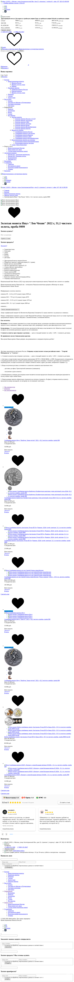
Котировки (7, 161)
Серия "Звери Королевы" (19, 145)
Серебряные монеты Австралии (25, 133)
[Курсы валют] (5, 17)
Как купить (7, 99)
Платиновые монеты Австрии (24, 143)
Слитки (10, 96)
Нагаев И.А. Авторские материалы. (19, 154)
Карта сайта (4, 922)
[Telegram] (5, 6)
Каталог (6, 80)
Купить (6, 453)
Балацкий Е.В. (12, 158)
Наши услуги (8, 902)
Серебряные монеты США (23, 136)
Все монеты (11, 115)
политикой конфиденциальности (54, 865)
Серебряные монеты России (23, 132)
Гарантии (11, 164)
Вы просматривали (10, 390)
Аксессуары (11, 97)
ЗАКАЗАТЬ (8, 947)
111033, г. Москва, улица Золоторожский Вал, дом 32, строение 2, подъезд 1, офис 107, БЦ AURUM (36, 187)
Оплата (10, 101)
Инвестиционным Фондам (16, 148)
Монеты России (16, 83)
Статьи (10, 114)
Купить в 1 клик (5, 238)
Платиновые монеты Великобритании (27, 141)
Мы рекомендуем (9, 387)
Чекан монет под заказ (15, 149)
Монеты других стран (18, 84)
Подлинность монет (14, 166)
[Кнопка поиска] (21, 51)
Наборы (14, 86)
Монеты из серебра (17, 130)
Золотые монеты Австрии (23, 123)
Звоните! (4, 246)
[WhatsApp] (7, 180)
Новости (10, 109)
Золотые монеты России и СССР (25, 119)
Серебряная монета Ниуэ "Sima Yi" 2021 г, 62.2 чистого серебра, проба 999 (27, 619)
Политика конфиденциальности (18, 167)
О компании (8, 162)
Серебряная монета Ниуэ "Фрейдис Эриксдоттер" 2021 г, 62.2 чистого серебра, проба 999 (32, 440)
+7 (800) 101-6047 (18, 32)
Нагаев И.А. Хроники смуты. (17, 156)
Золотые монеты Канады (23, 128)
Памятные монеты (13, 88)
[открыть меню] (1, 15)
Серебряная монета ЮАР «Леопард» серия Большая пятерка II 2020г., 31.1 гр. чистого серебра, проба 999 (36, 775)
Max (46, 810)
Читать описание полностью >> (10, 309)
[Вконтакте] (5, 8)
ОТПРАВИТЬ (8, 867)
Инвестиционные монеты (16, 81)
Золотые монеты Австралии (23, 120)
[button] (2, 834)
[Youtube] (7, 9)
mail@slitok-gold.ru (18, 850)
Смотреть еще (5, 594)
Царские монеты (17, 91)
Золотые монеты (17, 117)
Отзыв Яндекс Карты (8, 828)
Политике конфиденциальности (48, 977)
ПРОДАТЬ (8, 963)
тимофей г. (11, 810)
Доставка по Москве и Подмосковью (19, 102)
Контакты (7, 171)
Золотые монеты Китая (22, 125)
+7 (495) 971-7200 (6, 32)
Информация (8, 891)
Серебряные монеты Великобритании (27, 138)
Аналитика (11, 110)
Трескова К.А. (12, 159)
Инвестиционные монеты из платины (23, 140)
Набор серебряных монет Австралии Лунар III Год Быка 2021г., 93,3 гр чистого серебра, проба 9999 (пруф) (37, 737)
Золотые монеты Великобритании (25, 127)
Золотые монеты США (22, 122)
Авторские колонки (10, 153)
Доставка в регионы (14, 104)
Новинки (11, 94)
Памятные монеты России (20, 89)
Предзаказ (11, 106)
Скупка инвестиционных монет (18, 151)
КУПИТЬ (7, 979)
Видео (10, 112)
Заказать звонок (5, 30)
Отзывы (10, 169)
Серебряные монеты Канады (24, 135)
